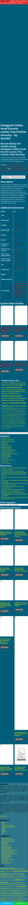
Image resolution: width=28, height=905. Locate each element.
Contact (3, 831)
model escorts (19, 895)
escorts (13, 880)
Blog (2, 833)
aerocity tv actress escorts (17, 406)
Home (2, 1)
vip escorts (20, 900)
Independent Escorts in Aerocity (9, 453)
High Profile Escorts (6, 449)
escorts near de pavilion (19, 408)
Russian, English (17, 268)
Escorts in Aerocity (6, 446)
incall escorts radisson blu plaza (14, 419)
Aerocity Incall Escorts (13, 164)
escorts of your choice (12, 882)
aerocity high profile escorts (16, 391)
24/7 (14, 278)
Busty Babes (4, 443)
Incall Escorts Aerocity (7, 452)
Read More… (3, 816)
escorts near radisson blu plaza (13, 412)
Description (6, 177)
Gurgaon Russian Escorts (8, 827)
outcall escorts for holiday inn (18, 422)
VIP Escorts (4, 461)
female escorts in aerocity (17, 884)
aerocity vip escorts (7, 408)
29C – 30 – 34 (17, 263)
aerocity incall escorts (16, 168)
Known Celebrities (6, 456)
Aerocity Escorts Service (7, 439)
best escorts (11, 877)
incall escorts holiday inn (10, 416)
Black (14, 219)
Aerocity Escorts (5, 438)
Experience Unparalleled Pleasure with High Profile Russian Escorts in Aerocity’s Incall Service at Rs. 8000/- (14, 494)
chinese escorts (8, 880)
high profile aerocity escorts (13, 886)
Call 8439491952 (7, 903)
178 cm (15, 239)
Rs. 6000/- (16, 249)
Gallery (3, 828)
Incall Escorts (15, 892)
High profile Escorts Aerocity (8, 450)
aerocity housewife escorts (10, 393)
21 (14, 214)
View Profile (5, 336)
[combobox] (14, 505)
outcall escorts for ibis (18, 423)
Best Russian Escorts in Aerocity (20, 877)
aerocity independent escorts (11, 398)
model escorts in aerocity (8, 897)
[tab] (6, 177)
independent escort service (5, 895)
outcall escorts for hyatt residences (7, 423)
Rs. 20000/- (16, 259)
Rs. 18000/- (16, 254)
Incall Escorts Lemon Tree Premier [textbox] (13, 505)
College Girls (4, 444)
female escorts (20, 882)
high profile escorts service (5, 890)
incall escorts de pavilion (16, 414)
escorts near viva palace (7, 414)
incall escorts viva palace (8, 420)
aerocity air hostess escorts (10, 383)
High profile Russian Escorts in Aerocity (17, 890)
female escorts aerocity (6, 884)
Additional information (17, 177)
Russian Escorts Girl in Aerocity (11, 899)
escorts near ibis (9, 411)
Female (15, 224)
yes (14, 234)
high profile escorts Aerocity (11, 888)
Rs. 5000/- (16, 244)
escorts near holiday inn (12, 409)
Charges (3, 830)
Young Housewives (6, 463)
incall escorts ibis (9, 417)
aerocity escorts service (9, 871)
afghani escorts (6, 877)
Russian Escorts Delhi (7, 825)
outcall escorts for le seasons (16, 425)
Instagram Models (6, 455)
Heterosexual (16, 229)
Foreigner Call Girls (6, 447)
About (3, 824)
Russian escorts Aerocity (7, 460)
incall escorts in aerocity (6, 893)
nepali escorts (15, 897)
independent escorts (19, 893)
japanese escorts (13, 895)
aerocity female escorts (9, 389)
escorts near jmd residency (17, 411)
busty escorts (2, 880)
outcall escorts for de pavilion (19, 420)
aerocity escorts (14, 387)
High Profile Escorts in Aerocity (21, 888)
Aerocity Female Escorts (7, 441)
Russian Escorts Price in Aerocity (11, 900)
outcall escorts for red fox (17, 426)
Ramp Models (5, 458)
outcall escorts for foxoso (6, 422)
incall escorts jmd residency (17, 417)
